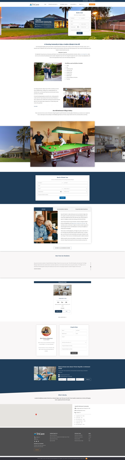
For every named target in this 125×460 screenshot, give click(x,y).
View (66, 311)
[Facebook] (34, 441)
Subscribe (37, 449)
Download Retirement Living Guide (66, 376)
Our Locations (73, 4)
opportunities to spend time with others (78, 223)
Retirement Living (63, 4)
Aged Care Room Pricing (53, 438)
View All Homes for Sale (62, 317)
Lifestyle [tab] (43, 209)
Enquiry (37, 439)
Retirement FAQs (77, 438)
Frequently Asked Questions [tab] (81, 209)
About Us (80, 4)
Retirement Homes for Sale (79, 440)
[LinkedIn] (38, 441)
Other (89, 440)
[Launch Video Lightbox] (77, 98)
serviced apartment (84, 54)
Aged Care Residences (53, 435)
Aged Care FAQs (52, 440)
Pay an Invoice (85, 0)
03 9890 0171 (39, 26)
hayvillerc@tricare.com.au (80, 410)
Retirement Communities (78, 435)
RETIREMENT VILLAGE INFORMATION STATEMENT (62, 247)
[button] (23, 144)
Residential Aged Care (53, 4)
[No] (123, 458)
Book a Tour (92, 4)
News (89, 438)
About (90, 433)
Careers (90, 435)
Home (45, 4)
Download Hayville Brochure (65, 374)
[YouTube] (36, 441)
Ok (86, 458)
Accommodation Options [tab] (62, 209)
